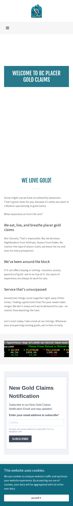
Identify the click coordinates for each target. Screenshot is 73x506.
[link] (36, 11)
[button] (7, 27)
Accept (36, 497)
